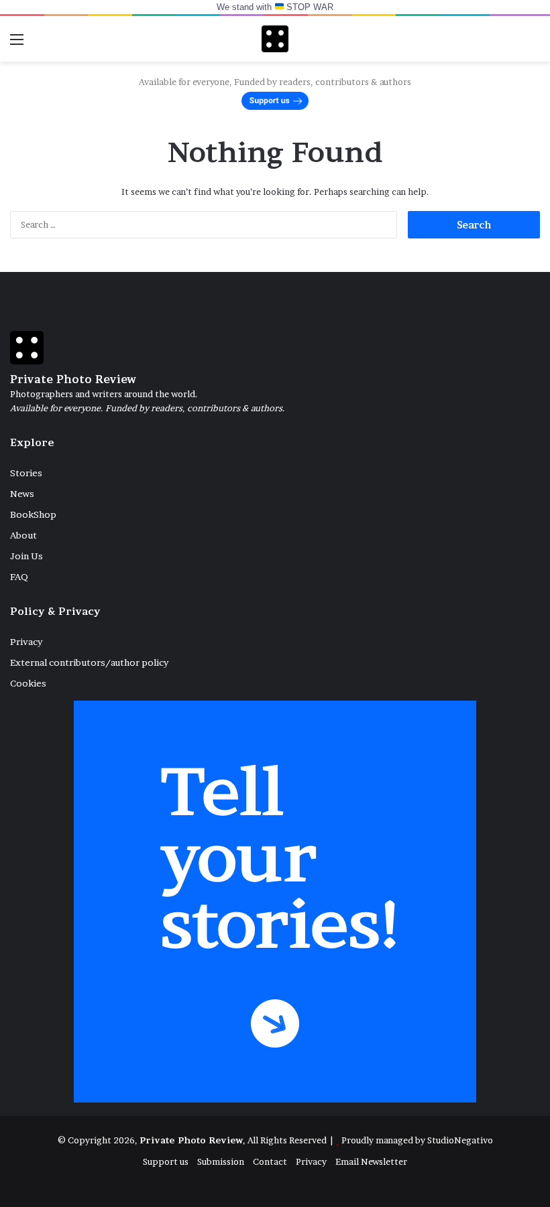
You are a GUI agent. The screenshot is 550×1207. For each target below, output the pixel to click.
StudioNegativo (460, 1140)
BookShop (33, 514)
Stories (26, 473)
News (22, 493)
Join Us (26, 556)
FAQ (19, 576)
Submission (220, 1161)
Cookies (28, 683)
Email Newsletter (371, 1161)
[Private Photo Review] (275, 38)
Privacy (26, 641)
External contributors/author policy (89, 662)
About (23, 535)
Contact (270, 1161)
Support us (165, 1161)
